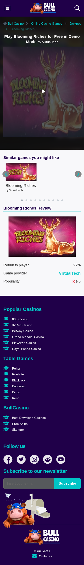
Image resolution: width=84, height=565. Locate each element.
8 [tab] (53, 200)
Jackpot (75, 23)
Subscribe (67, 483)
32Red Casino (21, 325)
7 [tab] (49, 200)
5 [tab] (40, 200)
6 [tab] (44, 200)
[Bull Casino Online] (43, 8)
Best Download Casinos (28, 417)
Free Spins (19, 424)
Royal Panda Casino (26, 349)
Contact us (45, 556)
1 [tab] (22, 200)
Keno (15, 398)
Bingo (15, 392)
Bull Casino (15, 23)
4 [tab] (35, 200)
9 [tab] (58, 200)
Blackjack (18, 380)
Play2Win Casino (23, 343)
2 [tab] (26, 200)
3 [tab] (31, 200)
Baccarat (18, 386)
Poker (15, 368)
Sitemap (17, 429)
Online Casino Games (46, 23)
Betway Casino (22, 331)
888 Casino (19, 319)
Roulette (17, 374)
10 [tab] (62, 200)
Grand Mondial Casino (27, 337)
